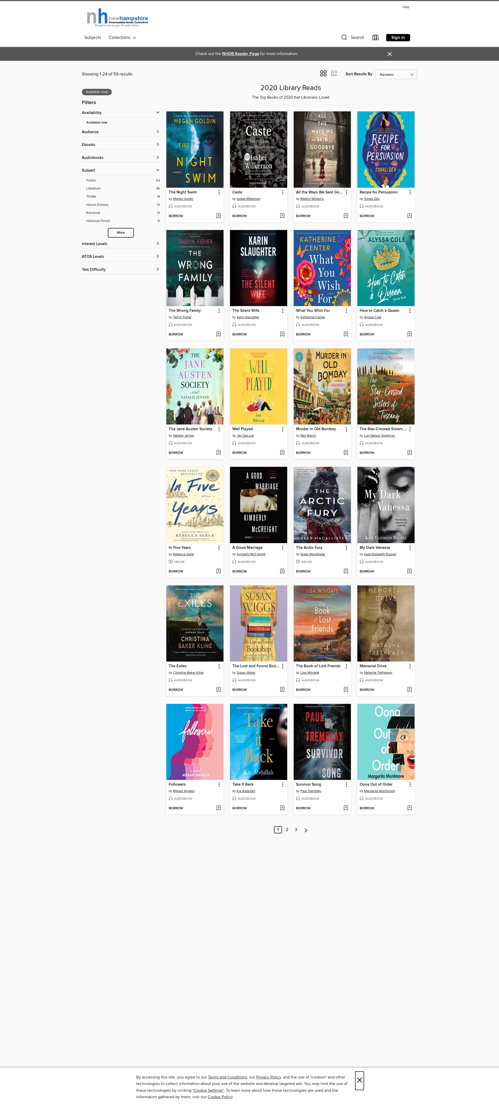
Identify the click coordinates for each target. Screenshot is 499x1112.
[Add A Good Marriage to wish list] (282, 571)
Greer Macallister (312, 554)
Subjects (92, 38)
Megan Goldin (183, 199)
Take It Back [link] (243, 784)
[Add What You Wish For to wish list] (346, 334)
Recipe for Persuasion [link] (379, 192)
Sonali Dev (372, 199)
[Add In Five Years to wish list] (218, 571)
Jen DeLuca (245, 436)
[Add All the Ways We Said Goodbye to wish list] (346, 216)
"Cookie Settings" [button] (208, 1090)
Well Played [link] (242, 429)
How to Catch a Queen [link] (379, 310)
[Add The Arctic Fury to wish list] (346, 571)
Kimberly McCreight (251, 554)
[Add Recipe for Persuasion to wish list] (409, 216)
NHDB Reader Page (240, 54)
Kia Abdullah (246, 791)
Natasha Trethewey (378, 673)
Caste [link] (237, 192)
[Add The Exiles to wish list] (218, 690)
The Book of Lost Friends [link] (318, 666)
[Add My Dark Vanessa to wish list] (409, 571)
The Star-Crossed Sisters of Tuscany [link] (383, 429)
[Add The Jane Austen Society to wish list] (218, 453)
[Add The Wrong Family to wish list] (218, 334)
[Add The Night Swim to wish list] (218, 216)
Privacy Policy (268, 1077)
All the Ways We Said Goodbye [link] (320, 192)
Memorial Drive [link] (373, 666)
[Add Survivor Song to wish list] (346, 808)
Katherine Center (312, 317)
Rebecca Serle (183, 554)
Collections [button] (121, 38)
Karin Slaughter (248, 317)
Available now (96, 122)
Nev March (308, 436)
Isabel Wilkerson (248, 199)
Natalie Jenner (183, 436)
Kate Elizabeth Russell (380, 554)
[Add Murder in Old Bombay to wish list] (346, 453)
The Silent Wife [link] (245, 310)
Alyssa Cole (372, 317)
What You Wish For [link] (313, 310)
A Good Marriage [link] (247, 547)
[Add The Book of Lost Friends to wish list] (346, 690)
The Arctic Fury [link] (309, 547)
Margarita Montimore (379, 791)
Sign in (398, 38)
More (121, 233)
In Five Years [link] (180, 547)
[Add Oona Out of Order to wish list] (409, 808)
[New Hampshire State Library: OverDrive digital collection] (118, 18)
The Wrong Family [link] (185, 310)
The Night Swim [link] (183, 192)
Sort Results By (359, 74)
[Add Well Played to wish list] (282, 453)
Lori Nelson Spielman (379, 436)
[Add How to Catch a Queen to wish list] (409, 334)
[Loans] (376, 38)
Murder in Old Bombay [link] (316, 429)
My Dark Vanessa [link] (375, 547)
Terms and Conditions (227, 1077)
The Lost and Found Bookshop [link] (256, 666)
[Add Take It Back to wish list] (282, 808)
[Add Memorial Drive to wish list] (409, 690)
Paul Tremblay (310, 791)
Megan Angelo (183, 791)
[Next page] (306, 830)
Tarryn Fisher (182, 317)
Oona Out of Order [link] (376, 784)
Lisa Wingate (309, 673)
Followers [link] (177, 784)
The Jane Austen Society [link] (190, 429)
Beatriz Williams (312, 199)
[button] (352, 38)
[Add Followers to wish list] (218, 808)
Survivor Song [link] (308, 784)
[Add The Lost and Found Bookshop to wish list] (282, 690)
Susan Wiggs (246, 673)
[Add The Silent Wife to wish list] (282, 334)
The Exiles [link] (178, 666)
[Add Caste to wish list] (282, 216)
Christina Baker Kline (188, 673)
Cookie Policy (220, 1097)
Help (406, 7)
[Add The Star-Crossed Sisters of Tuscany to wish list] (409, 453)
